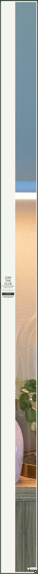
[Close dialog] (36, 1)
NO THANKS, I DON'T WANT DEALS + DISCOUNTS (8, 297)
